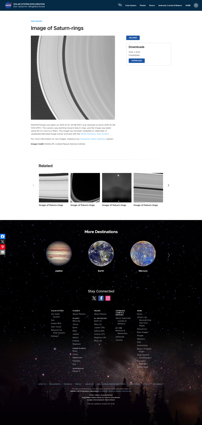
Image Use (89, 384)
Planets (76, 311)
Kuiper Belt (56, 323)
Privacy (78, 384)
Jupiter (59, 271)
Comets (119, 340)
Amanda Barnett (107, 395)
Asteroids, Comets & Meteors (120, 313)
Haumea (76, 361)
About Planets (79, 314)
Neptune (77, 344)
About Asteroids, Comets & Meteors (123, 321)
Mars (75, 331)
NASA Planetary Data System (95, 134)
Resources (142, 329)
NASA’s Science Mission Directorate (116, 391)
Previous (33, 185)
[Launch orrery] (120, 6)
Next (168, 185)
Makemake (78, 358)
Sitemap (146, 384)
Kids (139, 342)
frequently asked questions (93, 139)
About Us (42, 384)
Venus (75, 324)
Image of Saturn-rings (51, 205)
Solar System (57, 311)
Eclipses (54, 336)
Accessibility (158, 384)
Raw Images (36, 21)
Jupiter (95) (99, 328)
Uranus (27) (99, 334)
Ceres (75, 354)
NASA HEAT (142, 367)
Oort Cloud (56, 327)
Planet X (76, 371)
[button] (188, 5)
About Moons (100, 314)
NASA (8, 5)
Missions (141, 339)
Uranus (76, 341)
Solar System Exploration (29, 3)
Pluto (75, 351)
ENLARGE (133, 38)
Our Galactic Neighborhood (29, 7)
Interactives (142, 345)
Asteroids (120, 337)
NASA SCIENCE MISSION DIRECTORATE (111, 384)
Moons (97, 311)
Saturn (76, 338)
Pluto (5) (98, 341)
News (139, 314)
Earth (101, 271)
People (140, 336)
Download (137, 61)
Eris (74, 364)
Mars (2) (98, 324)
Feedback (68, 384)
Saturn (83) (99, 331)
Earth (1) (98, 321)
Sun (53, 320)
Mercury (143, 271)
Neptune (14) (100, 338)
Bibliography (55, 384)
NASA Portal (134, 384)
